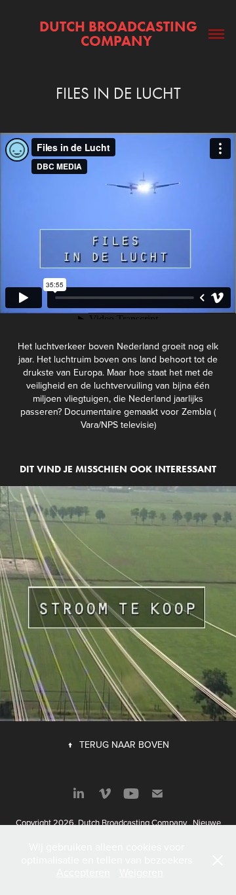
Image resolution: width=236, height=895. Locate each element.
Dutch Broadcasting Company (120, 34)
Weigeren (141, 872)
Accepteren (83, 872)
